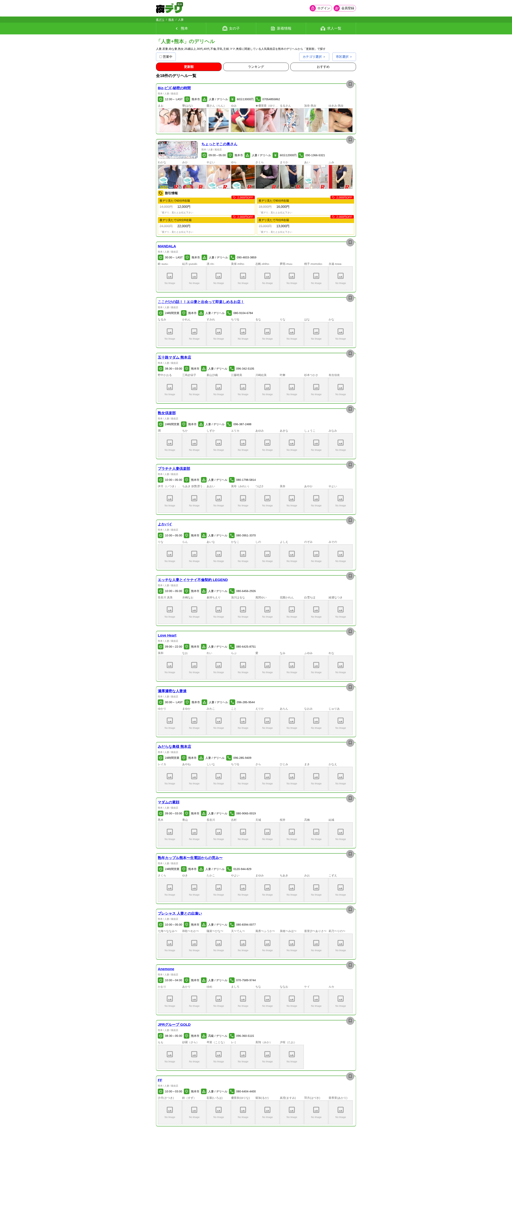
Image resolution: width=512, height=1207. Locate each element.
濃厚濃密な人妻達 (172, 691)
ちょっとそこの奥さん (219, 144)
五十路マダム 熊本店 (174, 357)
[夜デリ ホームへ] (169, 8)
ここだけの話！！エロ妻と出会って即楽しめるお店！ (201, 302)
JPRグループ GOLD (174, 1025)
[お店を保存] (350, 84)
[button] (170, 120)
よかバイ (165, 524)
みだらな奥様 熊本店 (174, 747)
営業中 (167, 56)
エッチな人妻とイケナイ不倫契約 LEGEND (193, 580)
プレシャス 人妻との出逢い (180, 913)
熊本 (171, 19)
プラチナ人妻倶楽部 (174, 469)
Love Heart (167, 635)
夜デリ (160, 19)
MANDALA (167, 246)
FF (160, 1080)
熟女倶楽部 (167, 413)
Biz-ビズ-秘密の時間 (174, 88)
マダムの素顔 (168, 802)
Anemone (166, 969)
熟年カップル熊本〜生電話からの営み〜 (190, 858)
